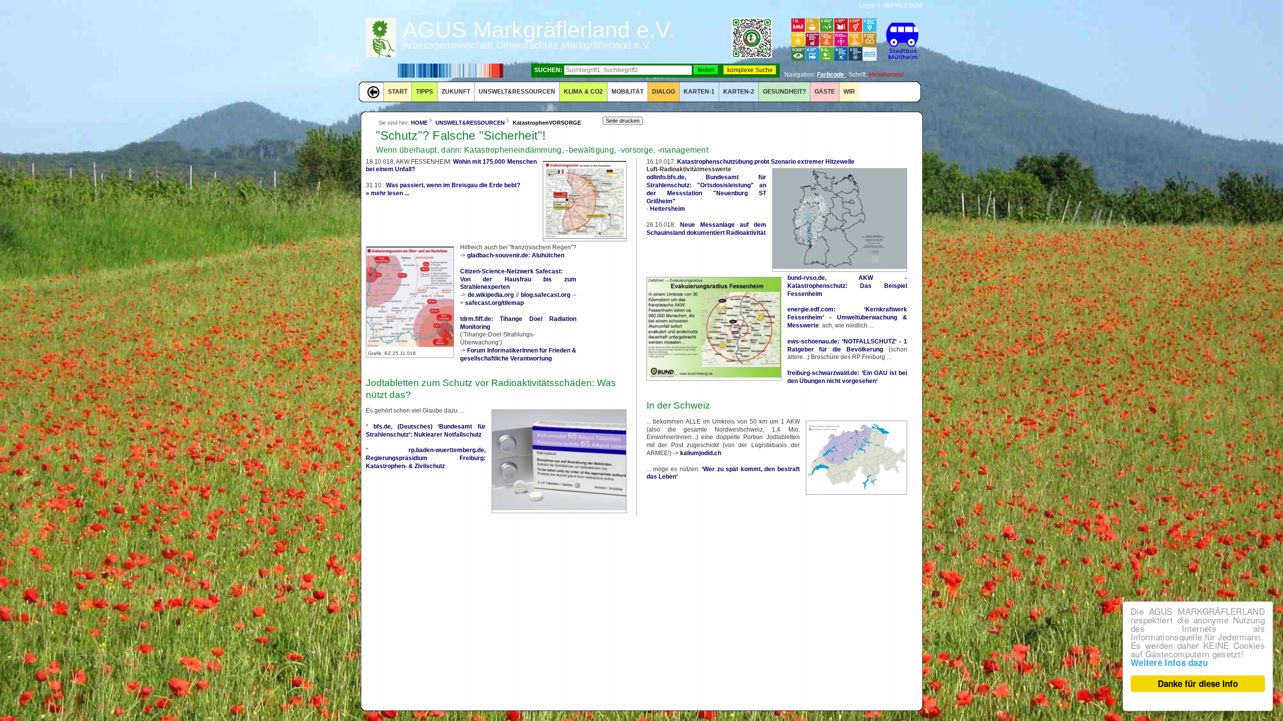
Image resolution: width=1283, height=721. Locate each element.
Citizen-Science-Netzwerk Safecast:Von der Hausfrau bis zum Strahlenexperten (518, 279)
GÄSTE (824, 91)
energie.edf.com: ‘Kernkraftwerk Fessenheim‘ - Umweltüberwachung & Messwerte (847, 317)
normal (894, 74)
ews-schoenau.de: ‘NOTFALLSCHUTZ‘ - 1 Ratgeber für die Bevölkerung (847, 345)
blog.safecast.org (545, 294)
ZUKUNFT (456, 91)
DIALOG (663, 91)
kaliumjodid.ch (700, 453)
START (397, 91)
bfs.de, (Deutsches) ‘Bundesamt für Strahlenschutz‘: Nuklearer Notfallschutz (426, 430)
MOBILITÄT (627, 91)
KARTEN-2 (738, 91)
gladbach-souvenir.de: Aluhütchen (515, 255)
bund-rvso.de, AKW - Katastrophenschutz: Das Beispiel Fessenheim (847, 285)
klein (875, 74)
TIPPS (424, 91)
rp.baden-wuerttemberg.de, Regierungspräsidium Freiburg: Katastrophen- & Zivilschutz (426, 458)
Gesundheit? (784, 91)
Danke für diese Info (1198, 683)
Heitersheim (667, 208)
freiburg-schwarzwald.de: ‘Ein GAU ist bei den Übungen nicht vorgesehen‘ (847, 377)
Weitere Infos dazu (1169, 662)
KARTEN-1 (699, 91)
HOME (419, 123)
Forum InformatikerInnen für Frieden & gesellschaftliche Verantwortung (518, 354)
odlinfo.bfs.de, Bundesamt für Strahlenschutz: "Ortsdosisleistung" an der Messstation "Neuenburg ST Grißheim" (706, 189)
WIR (849, 91)
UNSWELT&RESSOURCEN (517, 91)
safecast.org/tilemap (494, 302)
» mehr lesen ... (387, 193)
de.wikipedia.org (491, 294)
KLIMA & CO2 (583, 91)
